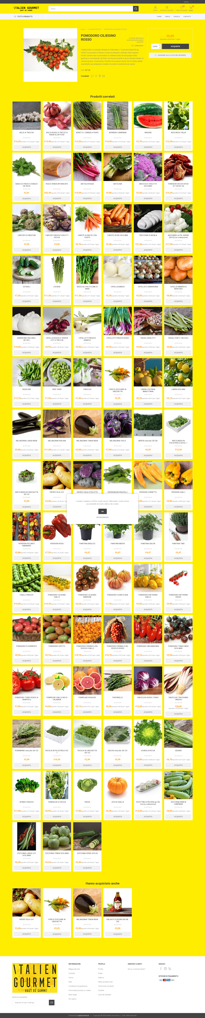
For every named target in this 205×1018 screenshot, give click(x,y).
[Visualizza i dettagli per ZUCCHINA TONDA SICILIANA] (57, 836)
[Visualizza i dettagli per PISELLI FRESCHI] (26, 578)
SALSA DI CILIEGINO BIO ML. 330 (117, 920)
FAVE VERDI (57, 389)
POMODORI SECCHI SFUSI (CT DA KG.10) (178, 185)
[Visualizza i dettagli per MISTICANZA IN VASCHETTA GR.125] (26, 475)
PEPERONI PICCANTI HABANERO (27, 545)
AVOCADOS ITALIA (178, 133)
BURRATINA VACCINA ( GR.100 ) (26, 339)
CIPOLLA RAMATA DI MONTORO (178, 288)
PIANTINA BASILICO (87, 544)
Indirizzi (101, 978)
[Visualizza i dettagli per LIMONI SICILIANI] (178, 372)
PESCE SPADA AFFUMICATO (57, 184)
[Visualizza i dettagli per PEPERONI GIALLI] (178, 475)
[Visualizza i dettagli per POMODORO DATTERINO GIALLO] (148, 578)
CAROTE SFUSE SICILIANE (117, 235)
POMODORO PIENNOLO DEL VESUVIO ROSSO (117, 647)
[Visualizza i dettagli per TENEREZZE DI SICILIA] (57, 785)
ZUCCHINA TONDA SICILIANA (57, 853)
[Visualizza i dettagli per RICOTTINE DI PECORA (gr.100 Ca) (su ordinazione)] (148, 785)
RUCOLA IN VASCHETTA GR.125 (87, 752)
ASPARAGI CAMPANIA (117, 133)
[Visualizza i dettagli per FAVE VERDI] (57, 372)
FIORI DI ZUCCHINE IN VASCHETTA (117, 390)
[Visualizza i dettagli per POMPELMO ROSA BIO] (87, 680)
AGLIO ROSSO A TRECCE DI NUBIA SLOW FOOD (57, 134)
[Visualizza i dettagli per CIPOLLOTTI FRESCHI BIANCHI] (87, 321)
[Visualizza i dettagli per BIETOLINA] (117, 167)
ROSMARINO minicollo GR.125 (26, 751)
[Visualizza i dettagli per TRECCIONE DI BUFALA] (148, 218)
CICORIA (57, 287)
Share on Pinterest (100, 76)
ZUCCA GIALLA (118, 802)
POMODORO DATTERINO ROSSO (178, 596)
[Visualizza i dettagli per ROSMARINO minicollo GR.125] (26, 733)
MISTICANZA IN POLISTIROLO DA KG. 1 (178, 442)
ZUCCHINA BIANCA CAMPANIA (178, 803)
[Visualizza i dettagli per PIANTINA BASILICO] (87, 526)
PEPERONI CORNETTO (148, 492)
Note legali (73, 995)
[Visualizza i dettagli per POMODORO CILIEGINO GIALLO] (57, 578)
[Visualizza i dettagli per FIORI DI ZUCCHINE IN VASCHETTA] (117, 372)
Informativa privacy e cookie (80, 990)
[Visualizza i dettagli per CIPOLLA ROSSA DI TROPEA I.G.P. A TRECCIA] (57, 321)
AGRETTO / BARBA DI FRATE (87, 133)
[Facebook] (161, 968)
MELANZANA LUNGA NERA (26, 441)
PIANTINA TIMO (178, 544)
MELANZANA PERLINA (57, 441)
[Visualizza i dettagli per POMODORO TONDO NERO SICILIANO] (178, 629)
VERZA (87, 802)
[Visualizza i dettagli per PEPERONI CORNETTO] (148, 475)
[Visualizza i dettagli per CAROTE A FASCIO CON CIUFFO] (87, 218)
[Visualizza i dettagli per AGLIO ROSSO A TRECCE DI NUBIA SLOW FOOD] (57, 115)
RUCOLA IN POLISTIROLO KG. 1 (56, 752)
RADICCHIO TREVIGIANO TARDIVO (178, 698)
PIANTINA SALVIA (148, 544)
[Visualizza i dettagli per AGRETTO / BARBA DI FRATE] (87, 115)
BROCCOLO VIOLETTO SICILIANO (148, 185)
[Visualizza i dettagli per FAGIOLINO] (26, 372)
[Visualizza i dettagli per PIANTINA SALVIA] (148, 526)
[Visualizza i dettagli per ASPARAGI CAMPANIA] (117, 115)
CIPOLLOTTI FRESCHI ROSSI (118, 338)
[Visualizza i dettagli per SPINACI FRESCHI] (26, 785)
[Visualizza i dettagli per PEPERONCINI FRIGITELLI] (117, 475)
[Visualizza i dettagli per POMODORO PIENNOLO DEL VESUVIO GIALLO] (87, 629)
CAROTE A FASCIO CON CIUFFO (87, 236)
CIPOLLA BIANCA (118, 287)
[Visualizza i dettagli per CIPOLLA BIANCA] (117, 270)
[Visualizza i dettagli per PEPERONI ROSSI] (57, 526)
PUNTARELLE (117, 697)
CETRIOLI (26, 287)
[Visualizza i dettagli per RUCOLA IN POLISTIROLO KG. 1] (57, 733)
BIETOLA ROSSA (87, 184)
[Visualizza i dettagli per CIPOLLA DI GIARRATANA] (148, 270)
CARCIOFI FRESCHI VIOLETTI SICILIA (56, 236)
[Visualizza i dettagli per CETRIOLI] (26, 270)
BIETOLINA (117, 184)
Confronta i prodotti (166, 10)
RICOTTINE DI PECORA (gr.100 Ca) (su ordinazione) (148, 803)
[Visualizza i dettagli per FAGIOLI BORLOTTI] (148, 321)
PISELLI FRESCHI (26, 595)
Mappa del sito (74, 969)
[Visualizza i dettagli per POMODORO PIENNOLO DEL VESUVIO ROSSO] (117, 629)
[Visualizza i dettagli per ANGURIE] (148, 115)
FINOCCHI (87, 389)
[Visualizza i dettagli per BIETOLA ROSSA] (87, 167)
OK (102, 511)
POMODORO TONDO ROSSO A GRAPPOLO (26, 698)
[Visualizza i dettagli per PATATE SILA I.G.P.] (57, 475)
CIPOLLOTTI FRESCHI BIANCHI (87, 339)
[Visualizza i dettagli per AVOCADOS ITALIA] (178, 115)
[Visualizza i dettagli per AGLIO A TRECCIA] (26, 115)
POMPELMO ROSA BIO (87, 697)
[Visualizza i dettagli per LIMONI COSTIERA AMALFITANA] (148, 372)
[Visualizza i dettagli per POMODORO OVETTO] (57, 629)
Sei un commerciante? (136, 969)
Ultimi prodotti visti (105, 982)
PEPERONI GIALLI (178, 492)
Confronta (138, 46)
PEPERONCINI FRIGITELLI (118, 492)
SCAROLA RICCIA (148, 751)
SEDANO (178, 751)
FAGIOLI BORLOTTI (148, 338)
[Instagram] (165, 968)
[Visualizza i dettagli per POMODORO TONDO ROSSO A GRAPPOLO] (26, 680)
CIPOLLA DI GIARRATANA (148, 287)
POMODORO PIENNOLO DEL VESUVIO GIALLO (87, 647)
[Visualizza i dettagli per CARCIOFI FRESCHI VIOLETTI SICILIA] (57, 218)
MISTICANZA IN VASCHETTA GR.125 (26, 493)
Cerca (167, 16)
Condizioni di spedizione (78, 986)
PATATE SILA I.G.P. (57, 492)
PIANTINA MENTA (118, 544)
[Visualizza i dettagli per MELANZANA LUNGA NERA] (26, 424)
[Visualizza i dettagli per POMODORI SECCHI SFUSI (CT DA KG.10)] (178, 167)
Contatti (187, 16)
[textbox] (90, 8)
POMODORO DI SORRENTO (26, 646)
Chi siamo (72, 999)
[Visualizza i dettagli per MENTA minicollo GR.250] (148, 424)
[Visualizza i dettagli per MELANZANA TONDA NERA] (87, 424)
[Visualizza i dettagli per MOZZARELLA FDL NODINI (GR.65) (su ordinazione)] (178, 218)
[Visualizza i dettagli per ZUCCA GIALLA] (117, 785)
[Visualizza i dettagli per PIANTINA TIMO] (178, 526)
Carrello (101, 990)
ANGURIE (148, 133)
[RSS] (170, 968)
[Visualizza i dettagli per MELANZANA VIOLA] (117, 424)
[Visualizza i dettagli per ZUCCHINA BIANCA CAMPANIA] (178, 785)
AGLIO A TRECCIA (26, 133)
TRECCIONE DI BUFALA (148, 235)
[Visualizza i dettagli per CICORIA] (57, 270)
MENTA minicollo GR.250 (148, 441)
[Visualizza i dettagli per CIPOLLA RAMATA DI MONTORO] (178, 270)
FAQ (70, 982)
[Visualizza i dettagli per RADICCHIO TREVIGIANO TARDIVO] (178, 680)
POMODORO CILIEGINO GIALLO (57, 596)
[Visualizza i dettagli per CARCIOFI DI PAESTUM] (26, 218)
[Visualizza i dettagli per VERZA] (87, 785)
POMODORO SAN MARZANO (148, 646)
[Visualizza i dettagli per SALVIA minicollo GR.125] (117, 733)
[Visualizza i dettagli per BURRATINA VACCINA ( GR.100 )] (26, 321)
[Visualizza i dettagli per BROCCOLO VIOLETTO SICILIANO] (148, 167)
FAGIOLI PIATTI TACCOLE (178, 338)
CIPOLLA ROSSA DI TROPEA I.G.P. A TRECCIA (57, 339)
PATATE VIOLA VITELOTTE (87, 492)
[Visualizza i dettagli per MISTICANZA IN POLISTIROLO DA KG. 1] (178, 424)
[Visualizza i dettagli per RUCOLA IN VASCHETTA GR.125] (87, 733)
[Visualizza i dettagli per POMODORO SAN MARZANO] (148, 629)
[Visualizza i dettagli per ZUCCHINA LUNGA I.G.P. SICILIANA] (26, 836)
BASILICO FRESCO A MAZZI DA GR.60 (27, 185)
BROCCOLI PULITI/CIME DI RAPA (87, 288)
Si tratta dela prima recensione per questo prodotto (135, 40)
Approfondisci (102, 517)
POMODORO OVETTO (57, 646)
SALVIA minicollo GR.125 (117, 751)
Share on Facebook (96, 76)
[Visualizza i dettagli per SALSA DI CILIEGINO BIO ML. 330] (117, 902)
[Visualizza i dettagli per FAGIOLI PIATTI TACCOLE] (178, 321)
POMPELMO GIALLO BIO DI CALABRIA (57, 698)
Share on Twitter (92, 76)
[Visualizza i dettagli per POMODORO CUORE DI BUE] (117, 578)
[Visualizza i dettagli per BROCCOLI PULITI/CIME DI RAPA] (87, 270)
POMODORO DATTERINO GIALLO (148, 596)
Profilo (155, 10)
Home (159, 16)
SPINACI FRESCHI (27, 802)
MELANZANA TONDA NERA (87, 441)
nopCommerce (83, 1015)
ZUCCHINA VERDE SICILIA (87, 853)
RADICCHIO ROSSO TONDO (148, 697)
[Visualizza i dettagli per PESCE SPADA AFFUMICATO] (57, 167)
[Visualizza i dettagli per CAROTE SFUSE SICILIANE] (117, 218)
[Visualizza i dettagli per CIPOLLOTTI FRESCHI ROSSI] (117, 321)
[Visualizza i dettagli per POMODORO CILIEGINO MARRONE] (87, 578)
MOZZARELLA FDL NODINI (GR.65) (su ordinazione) (178, 236)
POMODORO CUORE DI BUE (117, 595)
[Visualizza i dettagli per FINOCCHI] (87, 372)
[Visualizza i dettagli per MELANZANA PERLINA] (57, 424)
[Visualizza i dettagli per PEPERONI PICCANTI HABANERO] (26, 526)
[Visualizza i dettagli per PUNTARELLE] (117, 680)
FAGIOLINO (26, 389)
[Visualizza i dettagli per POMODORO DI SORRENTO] (26, 629)
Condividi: (85, 76)
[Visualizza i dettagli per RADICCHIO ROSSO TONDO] (148, 680)
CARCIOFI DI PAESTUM (27, 235)
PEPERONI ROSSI (57, 544)
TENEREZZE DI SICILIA (57, 802)
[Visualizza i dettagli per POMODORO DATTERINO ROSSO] (178, 578)
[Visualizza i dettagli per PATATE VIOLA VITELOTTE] (87, 475)
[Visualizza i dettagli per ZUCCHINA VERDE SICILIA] (87, 836)
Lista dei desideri (104, 995)
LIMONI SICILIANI (178, 389)
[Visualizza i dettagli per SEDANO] (178, 733)
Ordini (100, 973)
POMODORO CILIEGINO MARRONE (87, 596)
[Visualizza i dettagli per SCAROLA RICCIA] (148, 733)
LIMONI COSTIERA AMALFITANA (148, 390)
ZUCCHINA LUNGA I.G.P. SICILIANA (26, 854)
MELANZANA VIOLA (118, 441)
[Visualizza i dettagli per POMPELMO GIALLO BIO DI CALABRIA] (57, 680)
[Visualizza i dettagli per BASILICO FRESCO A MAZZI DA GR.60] (26, 167)
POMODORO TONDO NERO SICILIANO (178, 647)
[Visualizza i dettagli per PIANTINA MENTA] (117, 526)
